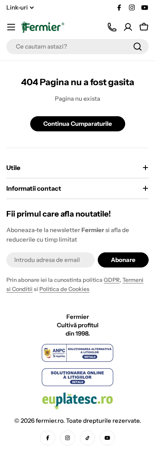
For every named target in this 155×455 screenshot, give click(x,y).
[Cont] (128, 27)
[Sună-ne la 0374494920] (112, 27)
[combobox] (77, 46)
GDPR (112, 279)
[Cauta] (137, 46)
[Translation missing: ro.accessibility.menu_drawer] (11, 27)
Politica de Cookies (64, 289)
